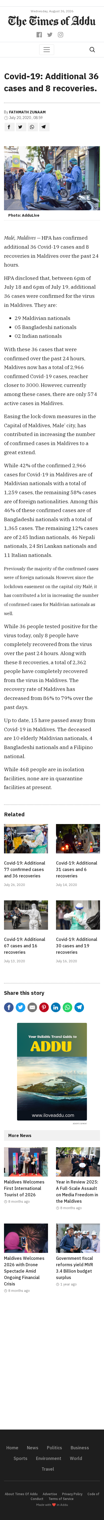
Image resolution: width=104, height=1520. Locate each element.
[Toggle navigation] (46, 49)
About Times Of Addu (21, 1494)
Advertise (50, 1494)
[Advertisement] (52, 1365)
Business (80, 1447)
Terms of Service (61, 1499)
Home (12, 1447)
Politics (54, 1447)
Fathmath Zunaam (27, 112)
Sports (20, 1458)
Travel (48, 1469)
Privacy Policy (72, 1494)
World (76, 1458)
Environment (48, 1458)
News (32, 1447)
